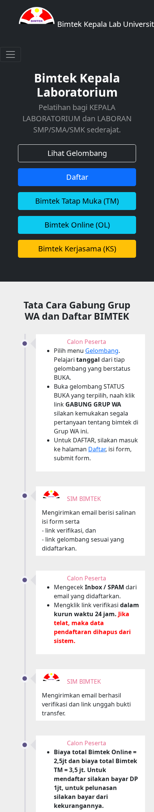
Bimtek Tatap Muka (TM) (77, 201)
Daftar (77, 177)
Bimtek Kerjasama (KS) (77, 249)
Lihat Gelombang (77, 153)
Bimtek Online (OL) (77, 225)
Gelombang (101, 351)
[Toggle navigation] (10, 54)
